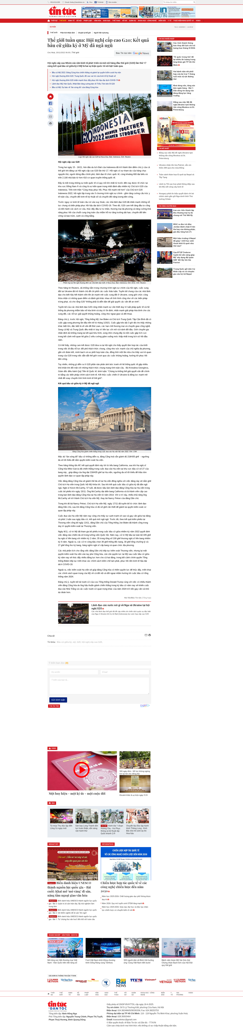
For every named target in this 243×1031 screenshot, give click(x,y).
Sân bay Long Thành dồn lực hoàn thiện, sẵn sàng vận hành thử (86, 828)
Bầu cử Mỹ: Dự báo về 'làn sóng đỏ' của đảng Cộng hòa (75, 87)
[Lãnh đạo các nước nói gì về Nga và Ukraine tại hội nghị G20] (73, 614)
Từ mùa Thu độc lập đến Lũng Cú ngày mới (61, 827)
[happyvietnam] (82, 980)
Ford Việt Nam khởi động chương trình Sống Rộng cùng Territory (100, 961)
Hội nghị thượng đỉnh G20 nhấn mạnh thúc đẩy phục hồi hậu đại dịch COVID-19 (85, 80)
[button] (148, 816)
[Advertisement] (99, 653)
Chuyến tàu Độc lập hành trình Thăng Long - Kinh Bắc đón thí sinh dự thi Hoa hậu (137, 830)
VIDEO (198, 21)
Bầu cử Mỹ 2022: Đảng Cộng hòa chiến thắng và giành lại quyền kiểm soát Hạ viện (86, 72)
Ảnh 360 (104, 826)
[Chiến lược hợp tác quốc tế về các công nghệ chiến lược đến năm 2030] (126, 864)
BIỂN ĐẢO (162, 21)
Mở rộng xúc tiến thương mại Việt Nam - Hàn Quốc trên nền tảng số (62, 961)
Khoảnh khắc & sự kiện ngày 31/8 (133, 795)
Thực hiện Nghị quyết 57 (183, 21)
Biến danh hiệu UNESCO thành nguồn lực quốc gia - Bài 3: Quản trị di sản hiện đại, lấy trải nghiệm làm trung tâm (73, 904)
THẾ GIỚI (62, 21)
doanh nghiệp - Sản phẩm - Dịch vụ (63, 935)
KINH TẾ (71, 21)
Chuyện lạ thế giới (84, 33)
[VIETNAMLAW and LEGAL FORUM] (70, 982)
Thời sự (54, 21)
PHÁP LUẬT (88, 21)
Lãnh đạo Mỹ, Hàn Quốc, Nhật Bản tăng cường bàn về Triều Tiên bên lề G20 (83, 84)
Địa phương (179, 994)
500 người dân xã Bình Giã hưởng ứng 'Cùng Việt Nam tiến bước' (139, 961)
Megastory (51, 883)
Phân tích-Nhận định (67, 33)
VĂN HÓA (97, 21)
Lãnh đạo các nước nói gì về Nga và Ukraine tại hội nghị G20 (121, 607)
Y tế (169, 21)
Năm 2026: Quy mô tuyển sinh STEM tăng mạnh (122, 903)
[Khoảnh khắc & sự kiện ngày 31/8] (135, 784)
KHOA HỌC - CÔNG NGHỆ (147, 21)
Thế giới (53, 33)
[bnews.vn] (110, 983)
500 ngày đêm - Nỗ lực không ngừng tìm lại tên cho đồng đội (134, 772)
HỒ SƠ (124, 21)
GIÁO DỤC (106, 21)
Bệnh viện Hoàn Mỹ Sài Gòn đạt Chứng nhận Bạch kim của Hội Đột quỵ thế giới (177, 962)
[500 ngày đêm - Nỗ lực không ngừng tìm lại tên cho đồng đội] (135, 760)
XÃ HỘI (79, 21)
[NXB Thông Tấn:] (96, 983)
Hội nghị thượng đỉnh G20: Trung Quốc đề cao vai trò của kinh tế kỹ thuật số (84, 76)
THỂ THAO (116, 21)
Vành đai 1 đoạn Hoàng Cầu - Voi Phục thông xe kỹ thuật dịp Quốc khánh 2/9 (112, 830)
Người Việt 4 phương (101, 33)
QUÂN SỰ (132, 21)
